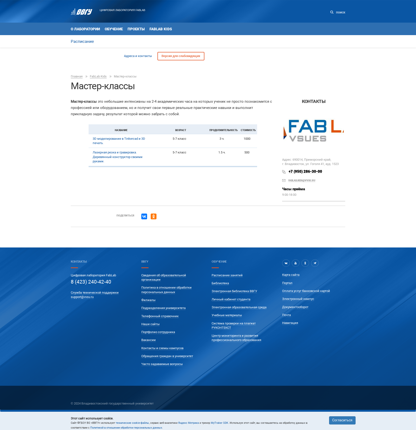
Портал (287, 283)
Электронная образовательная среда (239, 307)
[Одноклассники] (153, 217)
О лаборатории (85, 29)
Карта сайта (290, 275)
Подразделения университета (163, 308)
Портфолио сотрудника (158, 332)
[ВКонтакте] (144, 217)
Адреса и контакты (138, 56)
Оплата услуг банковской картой (306, 291)
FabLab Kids (161, 29)
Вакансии (148, 340)
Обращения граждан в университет (167, 356)
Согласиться (342, 420)
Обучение (114, 29)
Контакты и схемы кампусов (162, 348)
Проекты (136, 29)
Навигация (290, 323)
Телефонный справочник (160, 316)
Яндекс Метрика (188, 422)
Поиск (340, 12)
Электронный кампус (298, 299)
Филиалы (148, 300)
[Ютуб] (295, 263)
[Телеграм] (315, 263)
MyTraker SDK (219, 422)
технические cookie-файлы (132, 422)
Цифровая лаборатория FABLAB (122, 10)
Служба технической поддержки (95, 292)
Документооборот (295, 307)
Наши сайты (150, 324)
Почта (286, 315)
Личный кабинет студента (231, 299)
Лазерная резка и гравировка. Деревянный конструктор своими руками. (118, 157)
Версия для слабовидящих (181, 56)
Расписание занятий (227, 275)
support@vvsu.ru (82, 297)
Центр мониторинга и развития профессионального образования (236, 338)
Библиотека (220, 283)
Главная (77, 76)
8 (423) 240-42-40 (91, 282)
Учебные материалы (227, 315)
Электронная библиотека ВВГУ (234, 291)
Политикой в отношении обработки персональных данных (126, 427)
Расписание (82, 41)
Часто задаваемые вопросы (162, 364)
